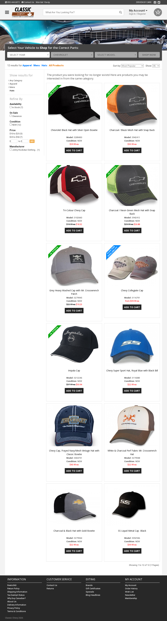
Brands (89, 585)
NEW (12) (16, 125)
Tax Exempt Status (15, 595)
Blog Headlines (93, 595)
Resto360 (11, 585)
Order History (131, 588)
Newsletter (130, 595)
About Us (11, 601)
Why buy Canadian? (16, 598)
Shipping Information (17, 592)
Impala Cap (74, 370)
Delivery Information (16, 605)
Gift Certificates (93, 588)
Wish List (129, 592)
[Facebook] (155, 2)
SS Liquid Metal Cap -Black (132, 530)
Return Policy (13, 588)
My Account (130, 585)
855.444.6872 (13, 2)
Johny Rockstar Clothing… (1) (26, 150)
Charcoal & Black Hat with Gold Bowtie (74, 530)
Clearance (17, 116)
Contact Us (28, 2)
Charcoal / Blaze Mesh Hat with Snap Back (132, 130)
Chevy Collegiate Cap (132, 290)
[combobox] (28, 55)
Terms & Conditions (16, 611)
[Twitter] (159, 2)
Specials (90, 592)
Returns (50, 588)
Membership (131, 598)
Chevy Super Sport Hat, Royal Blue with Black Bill (132, 370)
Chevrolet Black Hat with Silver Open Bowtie (74, 130)
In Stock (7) (17, 107)
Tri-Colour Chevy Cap (74, 210)
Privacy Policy (13, 608)
